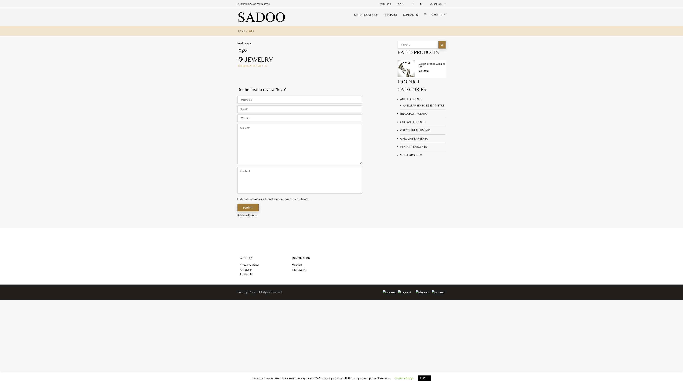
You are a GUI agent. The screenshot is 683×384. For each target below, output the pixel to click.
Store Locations (366, 14)
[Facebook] (413, 4)
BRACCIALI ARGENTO (413, 113)
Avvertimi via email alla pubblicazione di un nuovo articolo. (274, 199)
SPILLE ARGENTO (411, 155)
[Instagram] (421, 4)
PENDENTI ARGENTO (413, 146)
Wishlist (297, 264)
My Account (299, 269)
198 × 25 (261, 65)
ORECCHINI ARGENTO (414, 138)
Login (400, 4)
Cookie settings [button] (404, 378)
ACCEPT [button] (424, 378)
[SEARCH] (442, 45)
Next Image (244, 43)
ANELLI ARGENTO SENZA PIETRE (423, 105)
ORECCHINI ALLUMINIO (415, 130)
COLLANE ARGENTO (413, 122)
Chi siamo (390, 14)
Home (241, 30)
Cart (434, 14)
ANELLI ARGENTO (411, 99)
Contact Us (411, 14)
